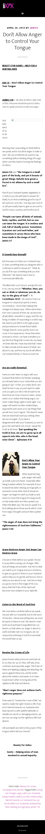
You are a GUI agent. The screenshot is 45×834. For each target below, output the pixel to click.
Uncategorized (9, 790)
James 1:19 (35, 807)
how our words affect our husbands (22, 802)
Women (20, 790)
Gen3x (22, 6)
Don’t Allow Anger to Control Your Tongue (22, 41)
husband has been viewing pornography (23, 805)
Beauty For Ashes (28, 786)
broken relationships (32, 797)
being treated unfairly (12, 797)
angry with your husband (28, 793)
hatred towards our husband (18, 800)
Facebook (22, 826)
